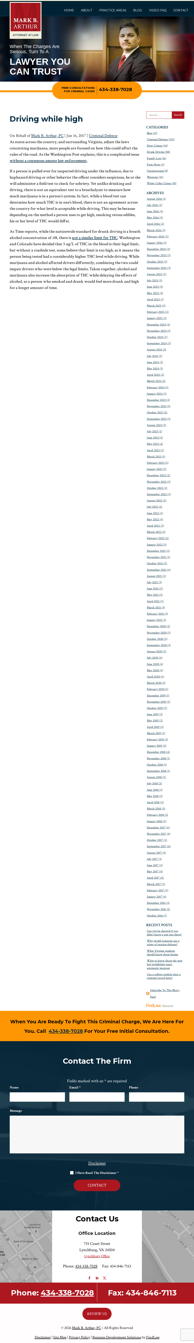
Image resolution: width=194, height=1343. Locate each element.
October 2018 (155, 765)
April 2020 (153, 677)
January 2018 (154, 821)
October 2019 (155, 708)
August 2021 (154, 576)
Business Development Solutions (116, 1337)
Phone (133, 1087)
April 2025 (153, 299)
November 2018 (156, 759)
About (86, 10)
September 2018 (156, 771)
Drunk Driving (155, 152)
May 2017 (153, 872)
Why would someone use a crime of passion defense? (163, 942)
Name (14, 1087)
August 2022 (154, 501)
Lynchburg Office (97, 1256)
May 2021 (153, 595)
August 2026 (154, 199)
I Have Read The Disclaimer (97, 1173)
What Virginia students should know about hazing (162, 952)
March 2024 (154, 381)
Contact (181, 10)
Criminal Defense (103, 135)
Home (69, 10)
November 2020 (157, 633)
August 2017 (154, 853)
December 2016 (156, 903)
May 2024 (153, 369)
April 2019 (153, 727)
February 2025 (155, 312)
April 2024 (153, 375)
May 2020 (153, 670)
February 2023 (155, 463)
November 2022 (157, 482)
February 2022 (155, 538)
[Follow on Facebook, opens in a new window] (89, 1278)
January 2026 (155, 243)
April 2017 (153, 878)
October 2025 (155, 262)
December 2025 (156, 249)
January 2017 (154, 897)
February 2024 (155, 388)
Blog (137, 10)
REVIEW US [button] (97, 1313)
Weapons (152, 177)
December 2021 (156, 551)
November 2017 (156, 834)
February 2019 (155, 740)
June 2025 (153, 287)
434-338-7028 (115, 89)
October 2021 (155, 563)
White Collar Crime (159, 183)
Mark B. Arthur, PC (47, 135)
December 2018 (156, 752)
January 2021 (154, 620)
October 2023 (155, 413)
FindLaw (153, 1337)
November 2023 (156, 406)
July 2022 (152, 507)
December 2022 (156, 475)
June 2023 (153, 438)
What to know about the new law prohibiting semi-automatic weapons (164, 964)
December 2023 (156, 400)
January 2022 (155, 545)
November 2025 (157, 255)
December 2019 (156, 696)
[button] (190, 1315)
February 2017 (155, 890)
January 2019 (154, 746)
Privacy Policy (79, 1337)
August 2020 (154, 652)
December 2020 (156, 626)
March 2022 (154, 532)
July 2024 (152, 356)
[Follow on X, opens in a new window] (105, 1278)
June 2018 (153, 790)
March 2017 (154, 884)
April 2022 (153, 526)
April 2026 (153, 224)
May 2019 (153, 721)
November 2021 (156, 557)
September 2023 (157, 419)
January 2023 (154, 469)
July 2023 (152, 431)
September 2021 (156, 570)
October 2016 (155, 916)
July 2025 (152, 281)
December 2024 (156, 325)
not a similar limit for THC (94, 237)
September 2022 (157, 494)
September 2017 (156, 846)
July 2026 (152, 205)
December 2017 (156, 828)
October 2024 (155, 337)
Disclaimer (97, 1163)
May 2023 (153, 444)
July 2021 (152, 582)
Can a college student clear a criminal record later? (164, 976)
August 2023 (154, 425)
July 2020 (152, 658)
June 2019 (153, 714)
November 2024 (157, 331)
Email (75, 1087)
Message (16, 1111)
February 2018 (155, 815)
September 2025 (157, 268)
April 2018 (153, 802)
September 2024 (157, 343)
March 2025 (154, 306)
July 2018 (152, 783)
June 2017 (153, 865)
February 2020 (155, 689)
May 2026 (153, 218)
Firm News (153, 165)
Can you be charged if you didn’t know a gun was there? (164, 933)
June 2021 (153, 589)
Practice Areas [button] (112, 10)
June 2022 (153, 513)
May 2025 (153, 293)
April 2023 (153, 450)
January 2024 (155, 394)
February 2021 (155, 614)
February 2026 (155, 237)
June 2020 (153, 664)
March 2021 (154, 608)
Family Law (154, 158)
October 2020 (155, 639)
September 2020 (157, 645)
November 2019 (156, 702)
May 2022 (153, 520)
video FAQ (158, 10)
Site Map (59, 1337)
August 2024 (154, 350)
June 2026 (153, 211)
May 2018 (153, 796)
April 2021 (153, 601)
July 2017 (152, 859)
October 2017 (155, 840)
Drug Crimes (154, 146)
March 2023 (154, 457)
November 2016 (156, 909)
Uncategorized (155, 171)
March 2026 (154, 230)
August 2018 (154, 777)
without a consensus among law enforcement (48, 160)
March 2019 (154, 733)
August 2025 (154, 274)
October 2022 (155, 488)
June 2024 (153, 362)
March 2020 (154, 683)
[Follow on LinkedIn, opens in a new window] (97, 1278)
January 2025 (155, 318)
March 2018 (154, 809)
